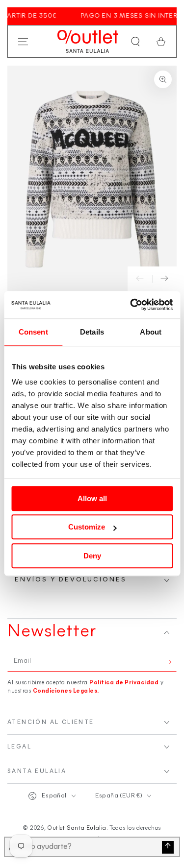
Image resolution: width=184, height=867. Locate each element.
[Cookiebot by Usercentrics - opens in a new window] (131, 304)
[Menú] (23, 41)
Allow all (92, 498)
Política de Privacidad (123, 683)
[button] (135, 41)
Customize (86, 527)
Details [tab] (92, 332)
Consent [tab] (33, 332)
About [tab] (150, 332)
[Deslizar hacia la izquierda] (140, 278)
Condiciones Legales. (66, 691)
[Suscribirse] (171, 662)
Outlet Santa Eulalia (76, 828)
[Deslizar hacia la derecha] (164, 278)
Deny (92, 556)
